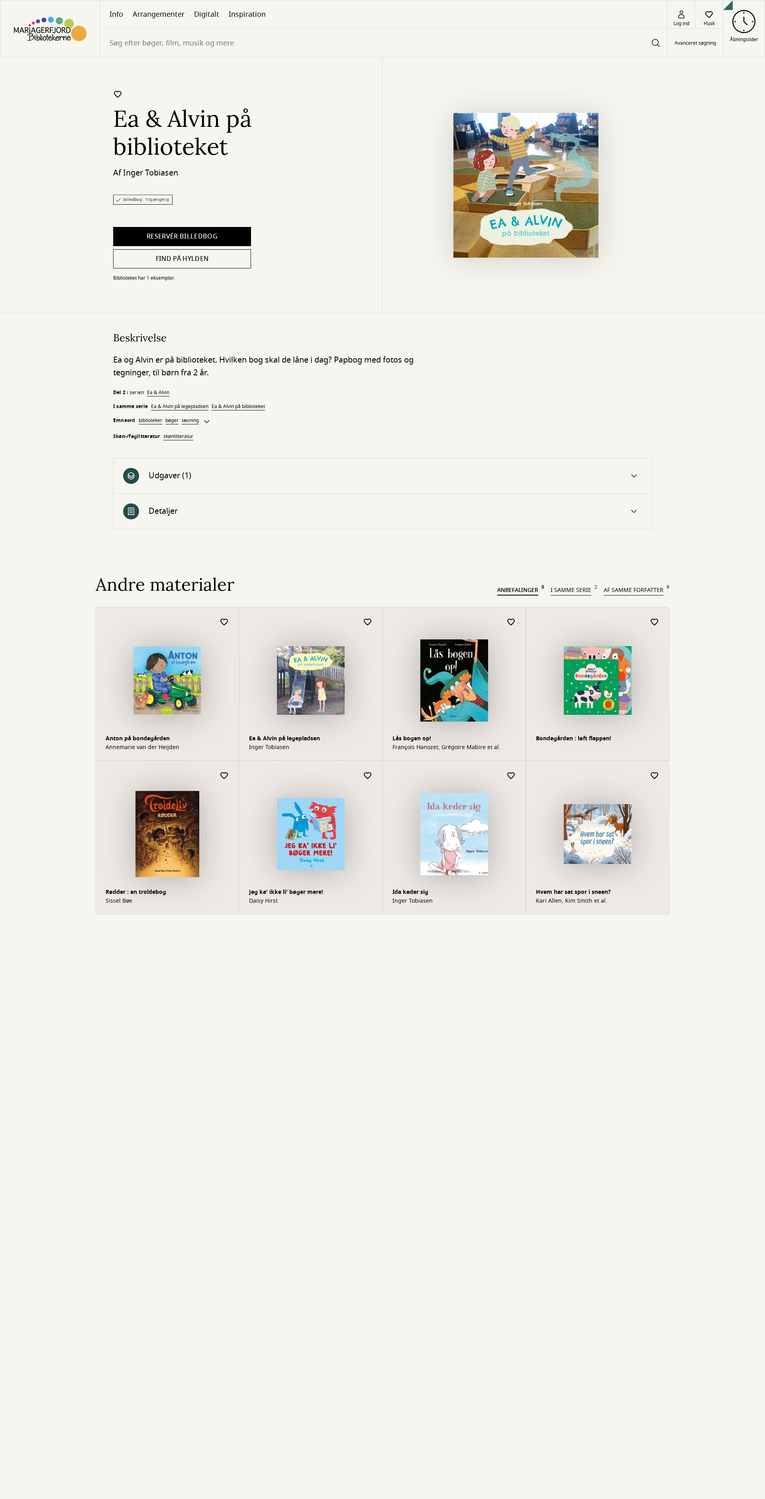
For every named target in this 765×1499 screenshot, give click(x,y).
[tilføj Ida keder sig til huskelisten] (511, 776)
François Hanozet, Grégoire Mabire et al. (446, 747)
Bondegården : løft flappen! (573, 738)
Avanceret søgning (695, 43)
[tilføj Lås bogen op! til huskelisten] (511, 622)
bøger (171, 420)
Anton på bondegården (138, 738)
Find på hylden (182, 259)
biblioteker (150, 420)
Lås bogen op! (411, 738)
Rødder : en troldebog (136, 892)
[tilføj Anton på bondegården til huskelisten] (224, 622)
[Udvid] (207, 421)
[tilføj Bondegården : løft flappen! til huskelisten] (654, 622)
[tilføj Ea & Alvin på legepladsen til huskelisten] (368, 622)
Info (116, 14)
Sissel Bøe (119, 901)
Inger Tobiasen (150, 173)
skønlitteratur (178, 436)
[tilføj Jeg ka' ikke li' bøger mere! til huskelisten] (368, 776)
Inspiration (247, 14)
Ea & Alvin (158, 392)
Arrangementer (158, 14)
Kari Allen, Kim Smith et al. (571, 901)
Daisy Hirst (263, 901)
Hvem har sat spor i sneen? (573, 892)
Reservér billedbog (182, 236)
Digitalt (206, 14)
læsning (190, 420)
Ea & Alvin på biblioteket (238, 406)
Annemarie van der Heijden (142, 747)
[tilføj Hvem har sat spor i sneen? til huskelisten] (654, 776)
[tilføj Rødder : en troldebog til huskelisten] (224, 776)
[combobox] (383, 43)
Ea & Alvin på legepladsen (179, 406)
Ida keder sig (410, 892)
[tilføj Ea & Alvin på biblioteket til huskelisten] (118, 94)
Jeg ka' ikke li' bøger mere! (286, 892)
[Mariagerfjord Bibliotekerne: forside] (50, 28)
